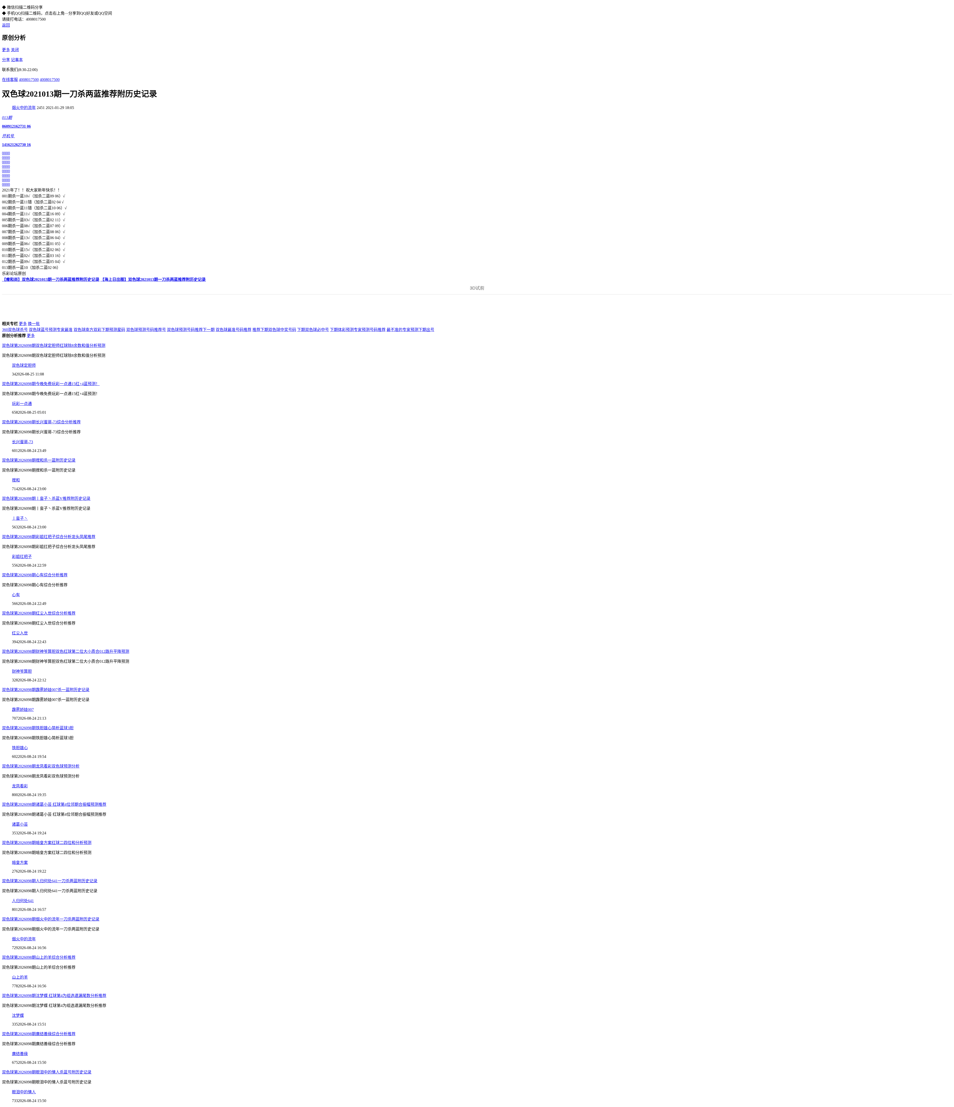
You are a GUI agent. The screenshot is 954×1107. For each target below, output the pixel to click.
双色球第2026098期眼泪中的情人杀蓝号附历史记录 (46, 1072)
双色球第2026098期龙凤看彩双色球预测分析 (41, 766)
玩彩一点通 (22, 404)
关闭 (15, 50)
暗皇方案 (20, 862)
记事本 (17, 60)
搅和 (16, 480)
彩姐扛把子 (22, 556)
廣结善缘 (20, 1054)
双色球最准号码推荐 (233, 330)
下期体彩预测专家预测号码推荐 (358, 330)
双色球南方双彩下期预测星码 (99, 330)
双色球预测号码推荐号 (146, 330)
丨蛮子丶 (20, 518)
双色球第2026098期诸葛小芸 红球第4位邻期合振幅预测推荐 (54, 804)
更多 (6, 50)
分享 (6, 60)
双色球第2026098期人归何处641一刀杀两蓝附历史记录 (49, 881)
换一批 (34, 324)
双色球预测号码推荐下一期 (191, 330)
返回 (6, 25)
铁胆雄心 (20, 748)
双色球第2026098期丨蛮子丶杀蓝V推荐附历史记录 (46, 498)
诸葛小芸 (20, 824)
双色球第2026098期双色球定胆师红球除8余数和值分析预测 (53, 345)
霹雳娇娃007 (23, 709)
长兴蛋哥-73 (22, 442)
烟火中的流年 (24, 108)
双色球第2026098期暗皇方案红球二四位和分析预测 (46, 843)
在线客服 (10, 79)
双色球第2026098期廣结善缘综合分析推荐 (39, 1034)
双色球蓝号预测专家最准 (51, 330)
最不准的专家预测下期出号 (410, 330)
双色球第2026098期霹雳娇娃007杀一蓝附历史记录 (45, 690)
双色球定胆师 (24, 365)
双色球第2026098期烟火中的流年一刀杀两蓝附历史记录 (50, 919)
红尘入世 (20, 633)
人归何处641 (23, 901)
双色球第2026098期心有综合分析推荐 (35, 575)
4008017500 (29, 79)
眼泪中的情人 (24, 1092)
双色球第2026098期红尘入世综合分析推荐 (39, 613)
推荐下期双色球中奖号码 (274, 330)
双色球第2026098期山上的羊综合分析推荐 (39, 957)
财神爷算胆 (22, 671)
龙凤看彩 (20, 786)
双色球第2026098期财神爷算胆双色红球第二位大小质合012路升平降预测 (65, 651)
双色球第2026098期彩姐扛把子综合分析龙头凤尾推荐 (48, 537)
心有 (16, 595)
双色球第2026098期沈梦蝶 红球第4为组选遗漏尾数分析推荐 (54, 996)
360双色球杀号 (15, 330)
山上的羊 (20, 977)
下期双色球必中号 (313, 330)
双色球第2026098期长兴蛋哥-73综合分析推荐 (41, 422)
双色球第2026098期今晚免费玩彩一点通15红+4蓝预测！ (51, 384)
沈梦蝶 (18, 1015)
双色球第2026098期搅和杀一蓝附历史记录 (39, 460)
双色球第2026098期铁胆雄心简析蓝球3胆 (38, 728)
